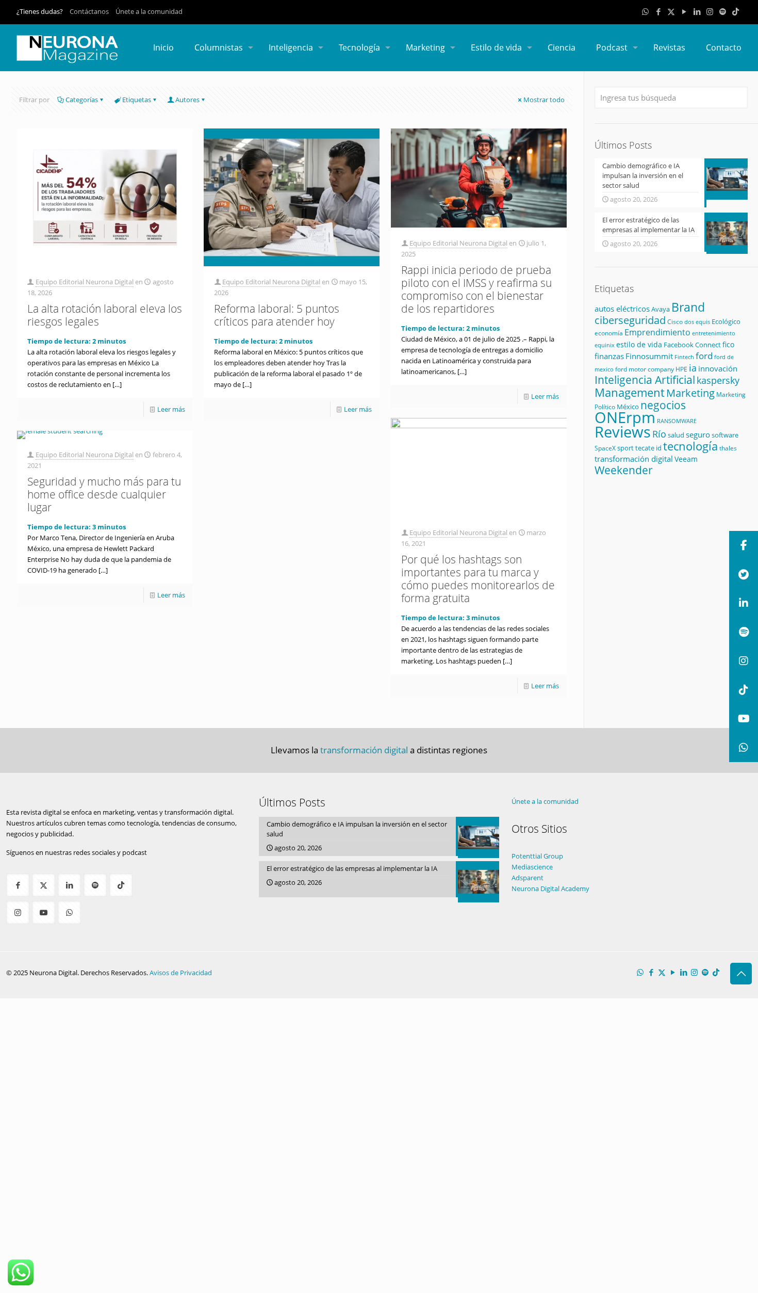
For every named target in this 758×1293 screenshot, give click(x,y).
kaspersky (718, 380)
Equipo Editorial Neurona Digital (85, 281)
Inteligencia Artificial (645, 380)
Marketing (690, 393)
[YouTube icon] (684, 11)
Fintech (684, 357)
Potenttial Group (537, 856)
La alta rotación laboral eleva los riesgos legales (104, 315)
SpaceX (605, 448)
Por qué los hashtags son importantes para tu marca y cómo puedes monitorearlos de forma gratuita (478, 578)
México (628, 406)
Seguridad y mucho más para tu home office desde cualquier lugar (104, 494)
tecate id (648, 447)
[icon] (723, 11)
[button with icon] (17, 885)
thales (728, 448)
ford (704, 356)
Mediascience (532, 866)
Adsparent (527, 877)
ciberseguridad (630, 320)
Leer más (171, 409)
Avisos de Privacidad (181, 972)
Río (659, 433)
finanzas (609, 356)
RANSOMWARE (677, 421)
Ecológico (726, 321)
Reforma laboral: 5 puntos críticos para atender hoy (276, 315)
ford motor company (644, 369)
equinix (605, 345)
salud (676, 435)
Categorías (81, 99)
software (725, 435)
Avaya (660, 309)
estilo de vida (639, 344)
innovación (717, 368)
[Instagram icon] (710, 11)
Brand (688, 307)
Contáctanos (89, 11)
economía (609, 333)
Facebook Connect (692, 344)
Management (630, 392)
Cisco (675, 322)
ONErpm (625, 417)
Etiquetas (136, 99)
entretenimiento (713, 333)
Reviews (623, 432)
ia (693, 368)
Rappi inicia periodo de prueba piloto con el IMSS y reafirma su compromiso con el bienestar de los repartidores (476, 289)
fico (728, 344)
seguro (698, 434)
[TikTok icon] (735, 11)
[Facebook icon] (658, 11)
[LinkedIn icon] (697, 11)
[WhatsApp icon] (645, 11)
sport (625, 447)
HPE (681, 369)
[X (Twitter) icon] (671, 11)
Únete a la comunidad (149, 11)
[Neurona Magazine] (68, 47)
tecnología (690, 446)
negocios (663, 405)
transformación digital (634, 459)
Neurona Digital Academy (550, 888)
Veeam (686, 459)
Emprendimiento (657, 332)
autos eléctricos (622, 308)
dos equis (697, 322)
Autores (187, 99)
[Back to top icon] (741, 973)
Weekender (624, 470)
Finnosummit (649, 356)
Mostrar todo (544, 99)
